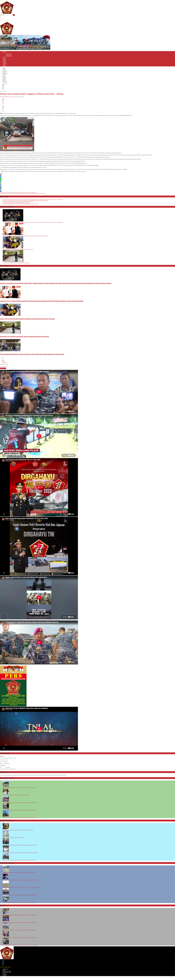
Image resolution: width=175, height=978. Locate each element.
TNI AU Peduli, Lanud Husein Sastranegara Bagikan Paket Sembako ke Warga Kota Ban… (20, 879)
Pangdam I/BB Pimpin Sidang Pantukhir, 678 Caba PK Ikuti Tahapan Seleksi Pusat (19, 787)
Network (4, 973)
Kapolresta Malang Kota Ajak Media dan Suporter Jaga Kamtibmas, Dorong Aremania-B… (20, 944)
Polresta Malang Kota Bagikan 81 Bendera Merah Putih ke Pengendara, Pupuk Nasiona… (20, 914)
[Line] (87, 180)
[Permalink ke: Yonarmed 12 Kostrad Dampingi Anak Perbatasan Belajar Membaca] (13, 261)
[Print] (87, 187)
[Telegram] (87, 185)
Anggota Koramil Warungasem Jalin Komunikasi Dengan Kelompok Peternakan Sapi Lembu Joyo (22, 193)
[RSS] (3, 89)
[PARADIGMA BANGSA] (7, 13)
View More (3, 368)
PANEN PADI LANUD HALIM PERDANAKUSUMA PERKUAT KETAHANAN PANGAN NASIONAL (21, 887)
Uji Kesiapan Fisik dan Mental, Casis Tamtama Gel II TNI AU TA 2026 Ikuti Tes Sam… (19, 872)
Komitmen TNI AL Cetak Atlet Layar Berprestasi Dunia (13, 837)
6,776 (4, 361)
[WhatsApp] (87, 179)
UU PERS (4, 975)
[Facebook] (3, 84)
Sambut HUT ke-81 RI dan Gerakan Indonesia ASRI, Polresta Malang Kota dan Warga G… (20, 937)
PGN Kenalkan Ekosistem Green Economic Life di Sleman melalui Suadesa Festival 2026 (20, 203)
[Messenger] (87, 181)
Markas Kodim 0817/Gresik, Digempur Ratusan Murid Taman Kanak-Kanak (18, 192)
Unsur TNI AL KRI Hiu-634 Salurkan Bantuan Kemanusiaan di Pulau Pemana (18, 201)
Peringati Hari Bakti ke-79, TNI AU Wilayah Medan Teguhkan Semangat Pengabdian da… (20, 894)
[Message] (87, 183)
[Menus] (0, 16)
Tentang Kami (5, 968)
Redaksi (4, 970)
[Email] (87, 184)
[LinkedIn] (87, 188)
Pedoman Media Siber (7, 971)
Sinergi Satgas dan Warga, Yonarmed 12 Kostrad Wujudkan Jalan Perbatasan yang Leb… (20, 817)
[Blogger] (87, 189)
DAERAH (11, 96)
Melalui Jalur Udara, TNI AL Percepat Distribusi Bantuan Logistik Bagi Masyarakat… (19, 860)
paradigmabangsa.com (9, 775)
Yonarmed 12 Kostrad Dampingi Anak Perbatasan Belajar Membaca (16, 202)
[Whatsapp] (3, 102)
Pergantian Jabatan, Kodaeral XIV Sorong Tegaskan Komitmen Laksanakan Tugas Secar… (20, 852)
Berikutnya (5, 362)
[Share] (87, 191)
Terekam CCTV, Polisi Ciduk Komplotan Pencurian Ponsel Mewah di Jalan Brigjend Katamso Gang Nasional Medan (25, 200)
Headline (15, 96)
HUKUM (18, 96)
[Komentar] (3, 104)
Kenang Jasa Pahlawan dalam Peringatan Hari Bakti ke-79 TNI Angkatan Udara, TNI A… (20, 902)
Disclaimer (5, 974)
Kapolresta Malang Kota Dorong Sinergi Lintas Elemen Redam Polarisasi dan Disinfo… (19, 929)
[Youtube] (3, 88)
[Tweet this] (3, 99)
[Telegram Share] (3, 101)
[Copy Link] (87, 174)
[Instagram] (3, 87)
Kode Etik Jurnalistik (7, 972)
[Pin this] (3, 100)
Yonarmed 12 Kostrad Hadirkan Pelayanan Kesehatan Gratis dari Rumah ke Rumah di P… (20, 810)
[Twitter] (3, 86)
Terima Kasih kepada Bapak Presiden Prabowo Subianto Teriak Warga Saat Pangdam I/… (20, 802)
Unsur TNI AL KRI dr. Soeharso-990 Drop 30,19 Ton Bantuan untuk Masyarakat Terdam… (20, 844)
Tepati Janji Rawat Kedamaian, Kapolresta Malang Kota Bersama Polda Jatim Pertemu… (20, 922)
